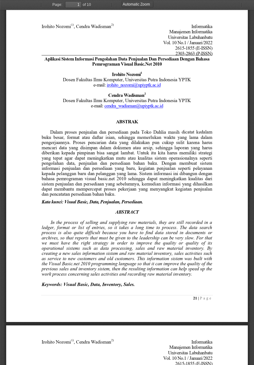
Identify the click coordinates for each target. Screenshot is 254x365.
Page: (57, 4)
